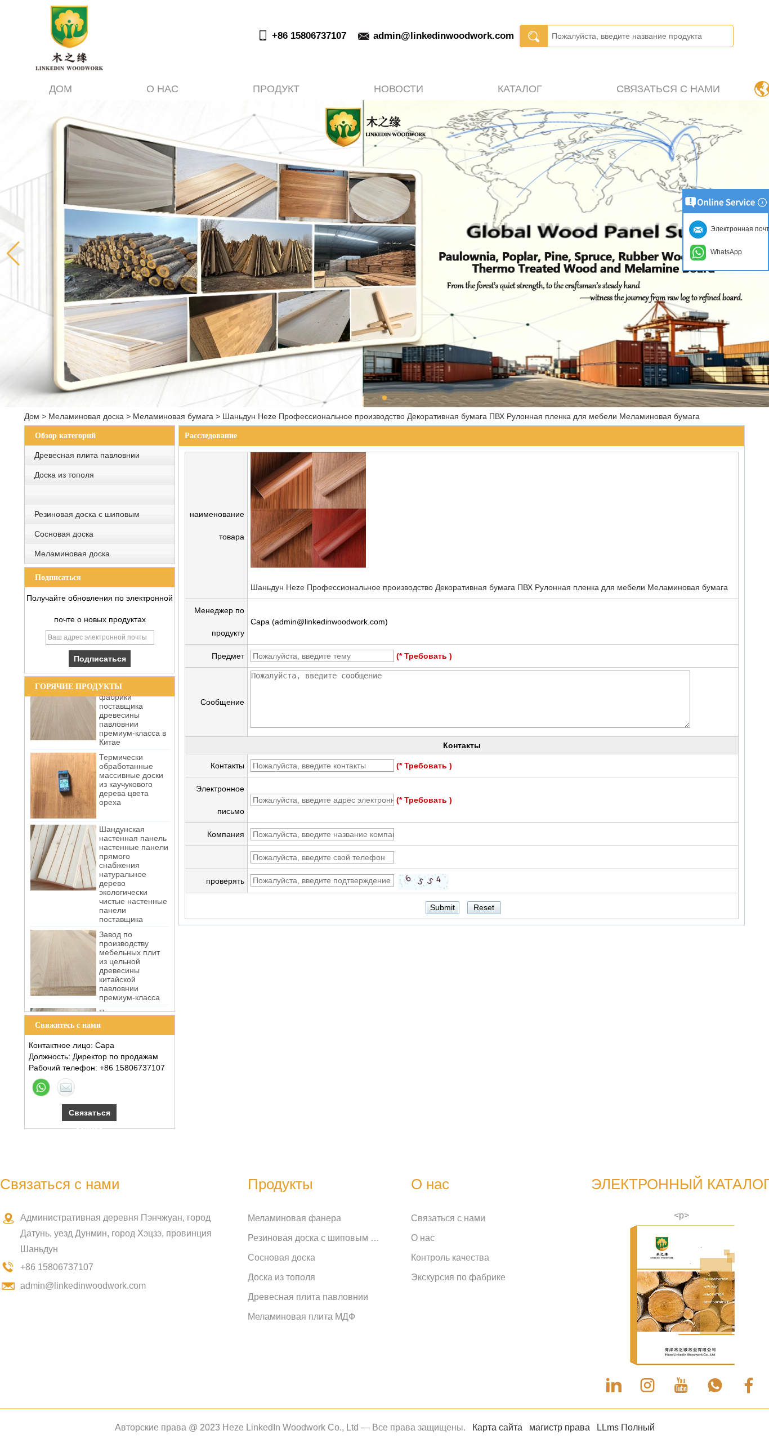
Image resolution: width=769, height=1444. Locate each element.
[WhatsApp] (41, 1087)
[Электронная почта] (66, 1087)
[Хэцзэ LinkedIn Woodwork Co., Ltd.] (69, 67)
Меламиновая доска (86, 416)
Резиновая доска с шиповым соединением (315, 1238)
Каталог (520, 89)
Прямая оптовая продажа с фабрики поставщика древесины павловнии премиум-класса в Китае (132, 698)
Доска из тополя (64, 474)
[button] (384, 397)
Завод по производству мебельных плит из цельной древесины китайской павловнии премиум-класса (129, 953)
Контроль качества (450, 1257)
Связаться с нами (668, 89)
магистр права (559, 1427)
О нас (162, 89)
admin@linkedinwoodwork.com (443, 35)
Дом (60, 89)
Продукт (276, 89)
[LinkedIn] (614, 1385)
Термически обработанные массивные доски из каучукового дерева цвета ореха (131, 767)
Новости (398, 89)
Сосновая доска (63, 533)
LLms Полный (626, 1427)
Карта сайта (497, 1427)
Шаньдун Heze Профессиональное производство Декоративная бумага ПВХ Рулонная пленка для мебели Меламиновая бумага (489, 587)
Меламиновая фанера (294, 1218)
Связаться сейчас (89, 1114)
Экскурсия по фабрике (458, 1277)
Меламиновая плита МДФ (301, 1316)
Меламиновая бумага (173, 416)
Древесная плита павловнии (87, 455)
